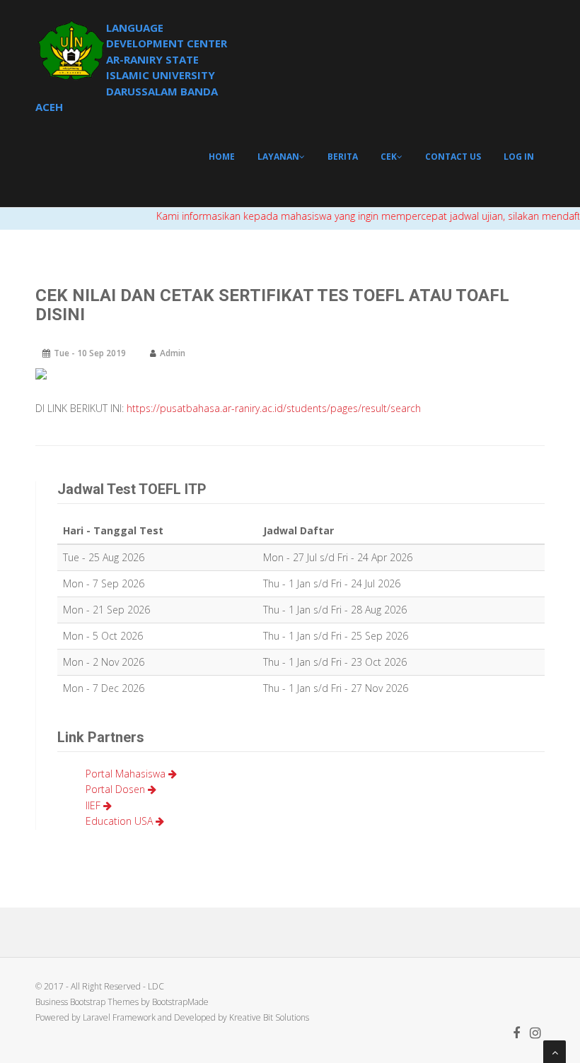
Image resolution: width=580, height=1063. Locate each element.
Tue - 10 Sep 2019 (90, 353)
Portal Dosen (117, 789)
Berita (342, 157)
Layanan (278, 157)
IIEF (94, 805)
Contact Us (453, 157)
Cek (389, 157)
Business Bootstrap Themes (88, 1002)
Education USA (121, 821)
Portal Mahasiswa (127, 773)
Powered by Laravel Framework (95, 1017)
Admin (172, 353)
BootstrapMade (180, 1002)
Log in (519, 157)
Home (222, 157)
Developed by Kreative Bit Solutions (241, 1017)
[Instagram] (535, 1033)
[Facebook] (516, 1033)
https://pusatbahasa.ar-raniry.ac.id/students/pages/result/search (274, 408)
